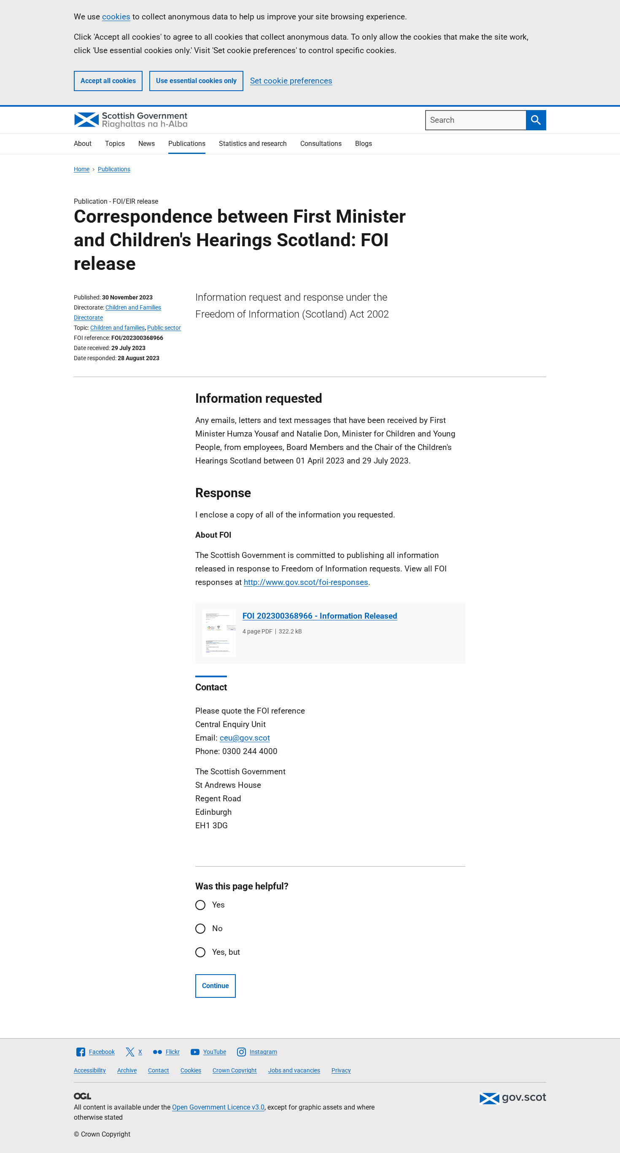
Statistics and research (253, 144)
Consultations (321, 144)
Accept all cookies (108, 81)
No (217, 928)
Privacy (341, 1070)
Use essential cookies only (196, 81)
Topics (115, 144)
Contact (158, 1070)
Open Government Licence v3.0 (218, 1107)
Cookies (191, 1070)
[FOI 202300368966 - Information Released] (219, 633)
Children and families (117, 327)
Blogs (363, 144)
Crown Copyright (235, 1070)
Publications (186, 144)
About (83, 144)
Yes (218, 905)
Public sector (164, 327)
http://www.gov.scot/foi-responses (306, 582)
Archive (127, 1070)
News (146, 144)
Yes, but (226, 952)
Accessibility (90, 1070)
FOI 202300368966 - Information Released (320, 616)
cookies (116, 17)
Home (81, 169)
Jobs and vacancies (294, 1070)
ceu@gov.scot (245, 738)
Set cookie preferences (291, 81)
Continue (215, 986)
